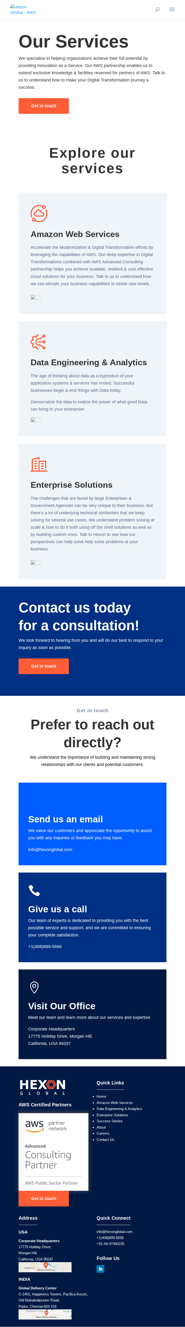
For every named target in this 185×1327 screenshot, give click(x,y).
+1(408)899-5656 (45, 946)
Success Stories (110, 1121)
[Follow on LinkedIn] (100, 1269)
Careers (103, 1133)
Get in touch (43, 105)
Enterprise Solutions (112, 1115)
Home (101, 1096)
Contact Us (105, 1139)
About (101, 1127)
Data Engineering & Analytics (119, 1109)
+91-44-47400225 (110, 1244)
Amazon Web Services (115, 1103)
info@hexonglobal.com (50, 849)
